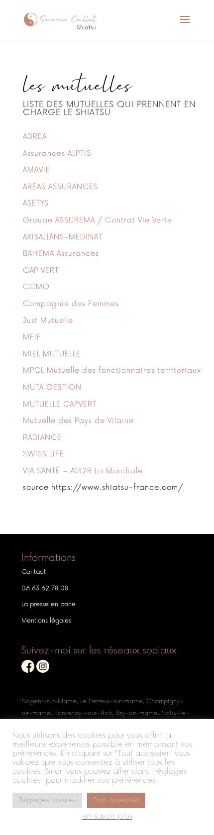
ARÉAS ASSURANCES (60, 187)
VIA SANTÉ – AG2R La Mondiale (83, 471)
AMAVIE (36, 170)
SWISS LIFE (43, 454)
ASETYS (36, 203)
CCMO (36, 287)
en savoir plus (107, 816)
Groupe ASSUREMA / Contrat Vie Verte (97, 220)
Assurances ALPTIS (57, 153)
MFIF (32, 337)
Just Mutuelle (48, 320)
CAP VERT (41, 270)
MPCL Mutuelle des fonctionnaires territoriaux (112, 370)
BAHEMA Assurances (61, 253)
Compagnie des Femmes (71, 304)
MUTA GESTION (52, 387)
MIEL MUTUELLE (52, 354)
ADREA (35, 136)
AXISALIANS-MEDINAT (63, 237)
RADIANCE (42, 437)
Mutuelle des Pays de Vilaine (78, 421)
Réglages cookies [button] (47, 800)
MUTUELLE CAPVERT (60, 404)
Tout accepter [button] (116, 800)
